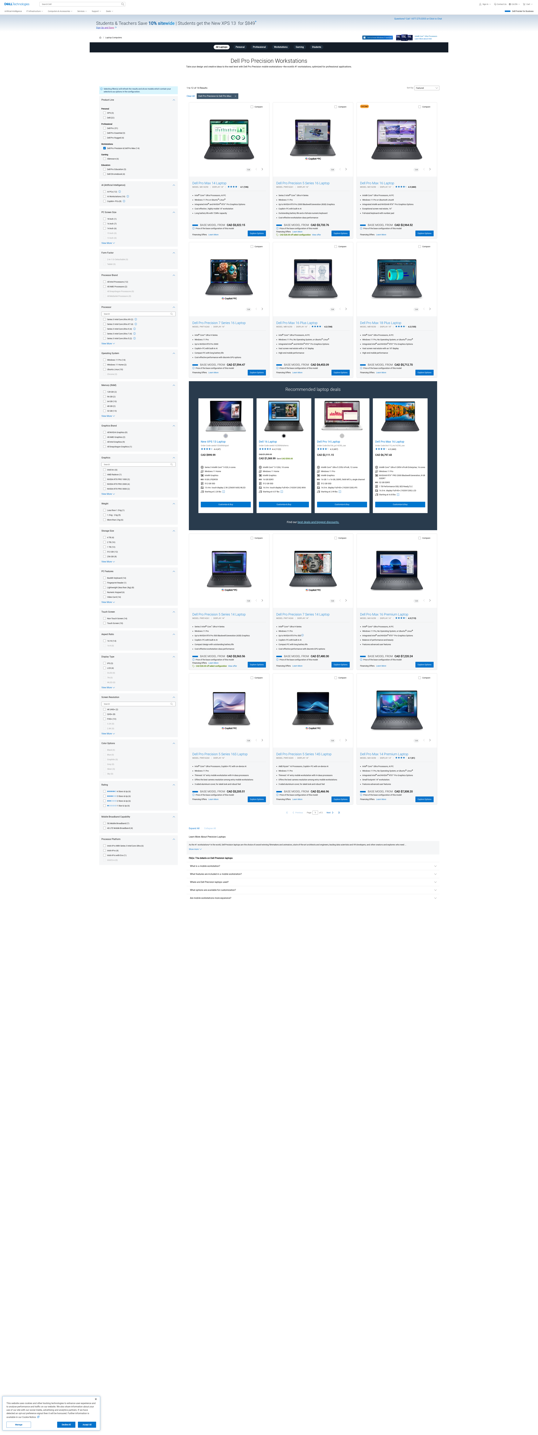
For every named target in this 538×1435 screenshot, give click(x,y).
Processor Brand (109, 275)
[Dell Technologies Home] (17, 4)
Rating (104, 784)
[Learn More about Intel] (404, 37)
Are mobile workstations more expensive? (210, 898)
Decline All (66, 1425)
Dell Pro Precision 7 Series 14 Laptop (303, 614)
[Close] (96, 1399)
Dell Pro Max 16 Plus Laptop (296, 323)
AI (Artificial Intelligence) (113, 185)
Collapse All (210, 828)
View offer (316, 235)
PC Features (107, 571)
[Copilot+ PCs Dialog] (124, 201)
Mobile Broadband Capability (115, 816)
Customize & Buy (225, 504)
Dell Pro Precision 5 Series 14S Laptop (303, 754)
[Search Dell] (123, 4)
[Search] (171, 314)
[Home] (100, 38)
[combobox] (82, 4)
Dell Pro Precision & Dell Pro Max (214, 96)
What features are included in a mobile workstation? (216, 874)
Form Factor (107, 252)
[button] (485, 4)
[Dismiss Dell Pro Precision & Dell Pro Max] (235, 96)
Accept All (87, 1425)
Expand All (194, 828)
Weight (104, 503)
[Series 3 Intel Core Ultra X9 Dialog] (136, 319)
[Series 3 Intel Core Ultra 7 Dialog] (134, 333)
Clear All (191, 96)
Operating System (110, 353)
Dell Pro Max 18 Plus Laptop (380, 323)
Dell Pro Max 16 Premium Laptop (384, 614)
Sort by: (410, 88)
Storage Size (107, 530)
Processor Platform (110, 839)
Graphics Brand (109, 425)
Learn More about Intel (423, 39)
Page (309, 812)
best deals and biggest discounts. (318, 522)
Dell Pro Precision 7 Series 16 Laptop (219, 323)
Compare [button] (259, 107)
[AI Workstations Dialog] (128, 196)
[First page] (287, 812)
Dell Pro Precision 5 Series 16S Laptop (220, 754)
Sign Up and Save (105, 27)
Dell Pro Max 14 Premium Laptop (384, 754)
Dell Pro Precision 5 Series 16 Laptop (303, 183)
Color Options (108, 743)
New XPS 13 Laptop (213, 441)
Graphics (105, 457)
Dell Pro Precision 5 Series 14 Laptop (219, 614)
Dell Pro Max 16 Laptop (377, 183)
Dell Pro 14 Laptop (328, 441)
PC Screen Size (108, 212)
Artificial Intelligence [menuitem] (13, 11)
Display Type (107, 656)
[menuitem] (35, 11)
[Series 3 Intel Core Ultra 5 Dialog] (134, 338)
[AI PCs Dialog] (120, 191)
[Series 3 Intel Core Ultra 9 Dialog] (134, 329)
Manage (18, 1425)
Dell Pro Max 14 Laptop (209, 183)
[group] (226, 455)
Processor (106, 307)
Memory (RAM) (108, 385)
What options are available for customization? (213, 890)
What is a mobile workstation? (205, 866)
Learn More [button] (213, 234)
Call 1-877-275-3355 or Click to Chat (418, 18)
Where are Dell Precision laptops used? (209, 882)
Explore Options (257, 233)
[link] (500, 4)
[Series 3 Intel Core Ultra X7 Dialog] (136, 324)
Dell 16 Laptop (268, 441)
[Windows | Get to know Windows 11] (377, 37)
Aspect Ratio (107, 634)
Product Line (107, 100)
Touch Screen (108, 611)
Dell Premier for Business (523, 11)
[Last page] (339, 812)
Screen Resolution (110, 697)
